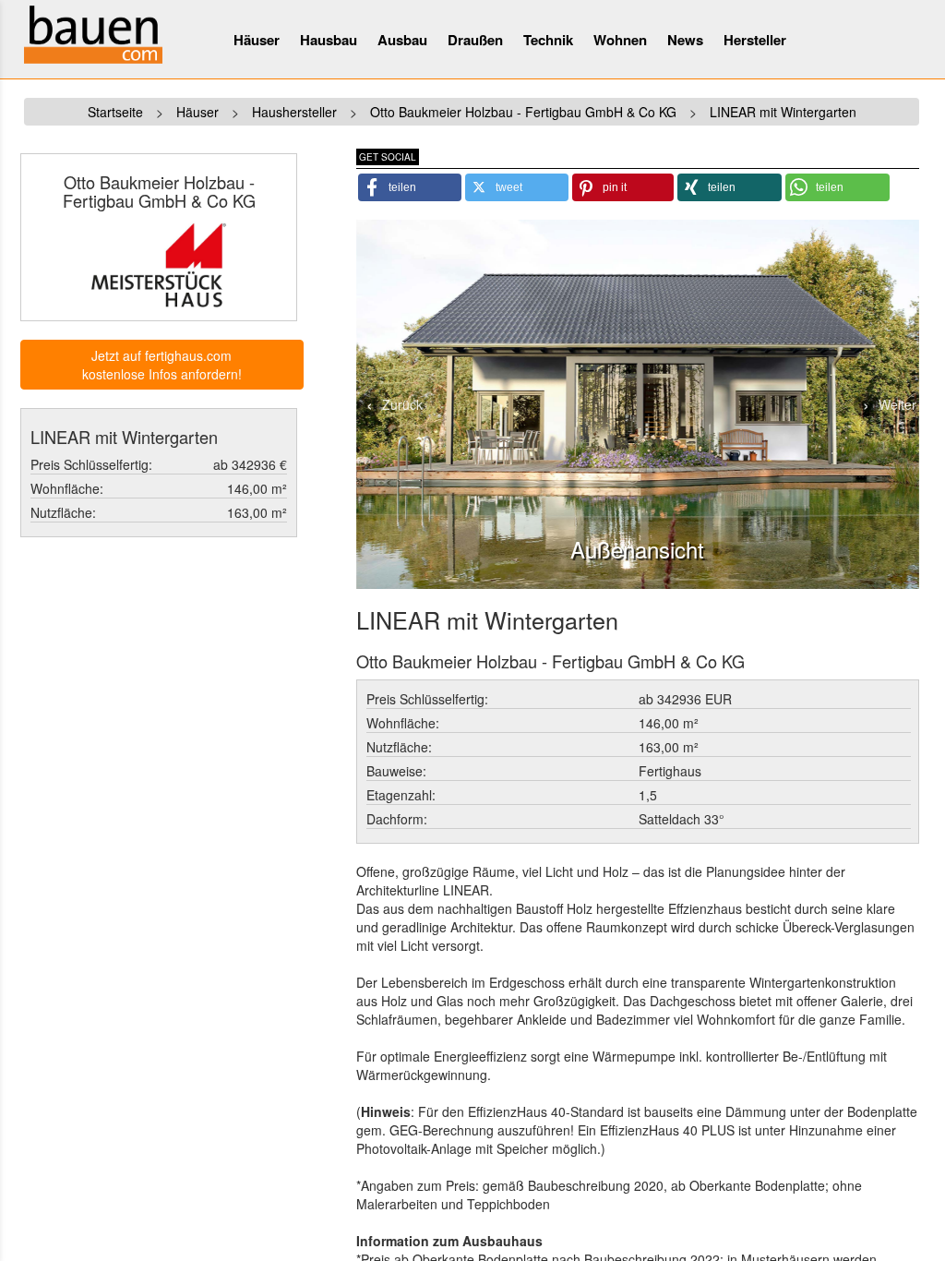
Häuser (256, 40)
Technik (548, 40)
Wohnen (620, 40)
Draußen (475, 40)
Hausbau (328, 40)
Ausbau (402, 40)
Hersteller (755, 40)
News (685, 40)
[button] (410, 187)
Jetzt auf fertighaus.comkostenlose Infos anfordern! (162, 364)
